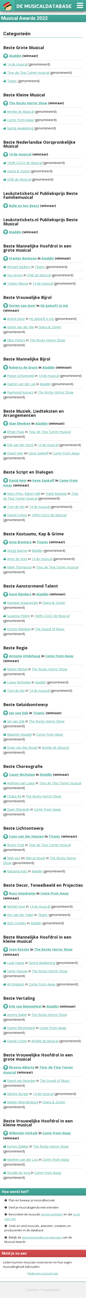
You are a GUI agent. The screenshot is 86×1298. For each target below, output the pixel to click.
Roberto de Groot (23, 367)
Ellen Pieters (16, 340)
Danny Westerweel (21, 1028)
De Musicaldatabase (44, 5)
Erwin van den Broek (22, 747)
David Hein (15, 453)
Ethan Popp (15, 432)
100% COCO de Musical (24, 163)
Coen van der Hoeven (26, 836)
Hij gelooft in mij (54, 305)
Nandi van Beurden (21, 1080)
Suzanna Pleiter (18, 616)
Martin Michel (17, 669)
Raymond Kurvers (20, 392)
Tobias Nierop (17, 283)
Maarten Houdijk (19, 734)
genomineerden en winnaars (42, 1237)
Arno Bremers (20, 542)
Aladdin (15, 56)
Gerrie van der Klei (20, 327)
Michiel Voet (16, 906)
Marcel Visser (35, 858)
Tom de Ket (16, 506)
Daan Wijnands (18, 809)
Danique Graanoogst (22, 602)
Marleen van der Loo (22, 1159)
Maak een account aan (43, 1273)
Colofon (32, 1290)
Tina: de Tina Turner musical (28, 72)
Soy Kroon (15, 275)
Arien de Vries (17, 559)
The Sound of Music (50, 629)
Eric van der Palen (20, 915)
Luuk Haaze (16, 963)
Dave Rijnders (20, 594)
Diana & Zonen (18, 171)
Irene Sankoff (38, 453)
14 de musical (17, 64)
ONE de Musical (19, 179)
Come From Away (20, 120)
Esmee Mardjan (19, 629)
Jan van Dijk (18, 713)
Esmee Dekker (18, 1146)
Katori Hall (32, 493)
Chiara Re (14, 796)
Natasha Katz (17, 871)
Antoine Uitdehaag (24, 656)
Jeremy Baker (17, 1014)
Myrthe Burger (18, 1094)
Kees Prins (15, 493)
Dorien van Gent (22, 305)
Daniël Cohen (17, 515)
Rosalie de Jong (19, 1172)
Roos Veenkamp (22, 893)
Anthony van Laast (21, 783)
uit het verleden (52, 1214)
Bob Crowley (16, 923)
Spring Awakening (20, 128)
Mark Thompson (19, 567)
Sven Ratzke (19, 949)
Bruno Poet (15, 845)
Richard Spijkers (19, 267)
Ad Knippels (15, 984)
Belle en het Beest (24, 205)
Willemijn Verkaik (23, 1133)
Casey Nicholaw (19, 682)
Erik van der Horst (20, 445)
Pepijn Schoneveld (20, 375)
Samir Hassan (17, 971)
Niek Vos (13, 858)
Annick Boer (16, 318)
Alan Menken (20, 423)
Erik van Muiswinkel (25, 1006)
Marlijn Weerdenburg (22, 1102)
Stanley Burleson (23, 258)
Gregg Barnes (17, 550)
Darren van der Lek (21, 384)
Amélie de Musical (20, 111)
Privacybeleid (50, 1290)
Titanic (12, 81)
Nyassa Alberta (21, 1067)
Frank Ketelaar (56, 493)
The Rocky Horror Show (28, 103)
